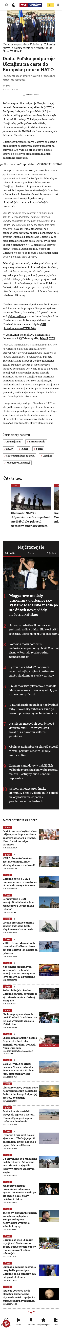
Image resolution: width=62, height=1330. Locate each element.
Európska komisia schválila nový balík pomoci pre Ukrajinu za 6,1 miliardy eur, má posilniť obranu (19, 1272)
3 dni (31, 553)
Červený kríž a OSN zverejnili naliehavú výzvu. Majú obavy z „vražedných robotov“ (19, 904)
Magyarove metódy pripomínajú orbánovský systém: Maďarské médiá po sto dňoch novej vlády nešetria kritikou (33, 605)
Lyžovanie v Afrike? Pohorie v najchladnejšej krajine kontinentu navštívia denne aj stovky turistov (31, 671)
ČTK (8, 86)
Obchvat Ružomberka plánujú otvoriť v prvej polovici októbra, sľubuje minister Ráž (33, 751)
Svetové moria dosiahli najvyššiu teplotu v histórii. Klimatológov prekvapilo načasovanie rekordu (19, 1116)
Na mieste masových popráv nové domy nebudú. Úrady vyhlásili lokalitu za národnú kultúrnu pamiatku (31, 730)
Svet (16, 485)
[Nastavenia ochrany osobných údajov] (6, 1324)
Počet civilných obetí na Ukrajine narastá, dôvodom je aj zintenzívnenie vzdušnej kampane (20, 995)
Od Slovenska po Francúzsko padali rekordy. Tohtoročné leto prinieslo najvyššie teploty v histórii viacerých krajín (20, 1165)
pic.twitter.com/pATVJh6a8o (19, 328)
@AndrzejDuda (17, 316)
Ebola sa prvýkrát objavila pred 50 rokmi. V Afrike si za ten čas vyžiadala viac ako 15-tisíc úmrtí (20, 1019)
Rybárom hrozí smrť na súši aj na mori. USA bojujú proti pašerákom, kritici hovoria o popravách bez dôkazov (19, 1140)
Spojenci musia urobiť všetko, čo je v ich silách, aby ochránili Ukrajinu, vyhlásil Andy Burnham (20, 1043)
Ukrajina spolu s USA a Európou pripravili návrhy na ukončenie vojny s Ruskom (20, 882)
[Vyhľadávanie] (7, 5)
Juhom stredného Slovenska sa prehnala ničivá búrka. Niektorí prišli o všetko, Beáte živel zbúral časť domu (34, 629)
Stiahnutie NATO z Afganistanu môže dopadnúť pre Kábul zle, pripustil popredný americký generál (30, 519)
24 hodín (10, 553)
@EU (43, 324)
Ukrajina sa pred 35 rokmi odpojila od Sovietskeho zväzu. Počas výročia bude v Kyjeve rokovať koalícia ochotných (19, 1246)
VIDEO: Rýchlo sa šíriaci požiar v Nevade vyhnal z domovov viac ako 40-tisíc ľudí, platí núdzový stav (18, 1068)
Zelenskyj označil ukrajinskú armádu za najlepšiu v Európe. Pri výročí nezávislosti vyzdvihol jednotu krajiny (20, 1219)
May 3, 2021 (47, 338)
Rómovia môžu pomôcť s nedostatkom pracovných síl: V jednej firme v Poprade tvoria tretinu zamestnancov (34, 650)
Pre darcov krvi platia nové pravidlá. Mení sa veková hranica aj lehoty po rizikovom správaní (33, 690)
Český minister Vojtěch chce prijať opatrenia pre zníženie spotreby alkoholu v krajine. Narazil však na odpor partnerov (20, 837)
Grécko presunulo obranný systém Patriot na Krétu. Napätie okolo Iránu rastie (18, 926)
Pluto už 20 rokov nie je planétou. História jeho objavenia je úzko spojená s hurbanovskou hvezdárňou (19, 1295)
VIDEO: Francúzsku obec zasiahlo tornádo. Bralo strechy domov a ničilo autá (19, 862)
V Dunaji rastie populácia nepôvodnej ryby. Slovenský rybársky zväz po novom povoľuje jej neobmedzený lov (33, 709)
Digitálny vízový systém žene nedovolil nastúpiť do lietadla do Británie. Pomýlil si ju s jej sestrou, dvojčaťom (20, 1092)
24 (50, 5)
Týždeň (51, 553)
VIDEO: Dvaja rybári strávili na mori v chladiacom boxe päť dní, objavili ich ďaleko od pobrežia (20, 948)
